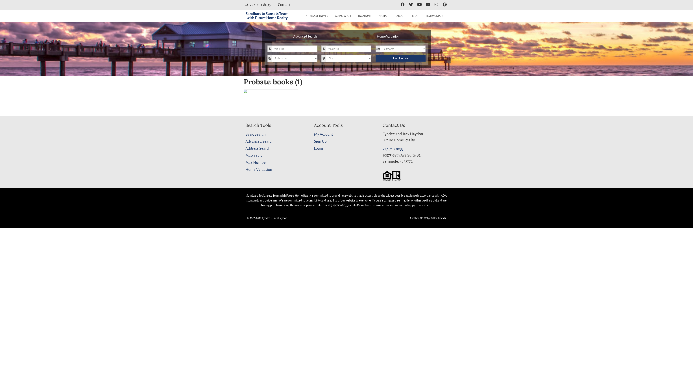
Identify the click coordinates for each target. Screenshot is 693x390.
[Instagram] (436, 4)
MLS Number (256, 163)
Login (318, 148)
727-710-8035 (393, 149)
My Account (323, 134)
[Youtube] (419, 4)
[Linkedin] (428, 4)
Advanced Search (305, 36)
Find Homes (400, 58)
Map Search (343, 15)
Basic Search (255, 134)
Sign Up (320, 141)
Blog (415, 15)
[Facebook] (402, 4)
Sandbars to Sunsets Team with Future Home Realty (267, 16)
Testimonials (434, 15)
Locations (364, 15)
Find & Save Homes (316, 15)
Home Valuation (388, 36)
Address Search (257, 148)
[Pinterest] (445, 4)
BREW (423, 218)
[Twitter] (411, 4)
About (400, 15)
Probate (383, 15)
